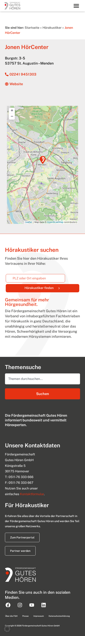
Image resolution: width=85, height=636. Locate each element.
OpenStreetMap (55, 222)
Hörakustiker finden (52, 287)
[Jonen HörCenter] (43, 160)
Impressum (38, 616)
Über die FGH (11, 616)
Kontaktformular (32, 494)
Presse (25, 616)
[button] (76, 5)
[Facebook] (8, 605)
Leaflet (28, 222)
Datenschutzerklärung (59, 616)
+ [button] (12, 110)
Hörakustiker (51, 28)
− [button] (12, 116)
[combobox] (42, 378)
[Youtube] (32, 605)
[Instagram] (20, 605)
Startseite (32, 28)
